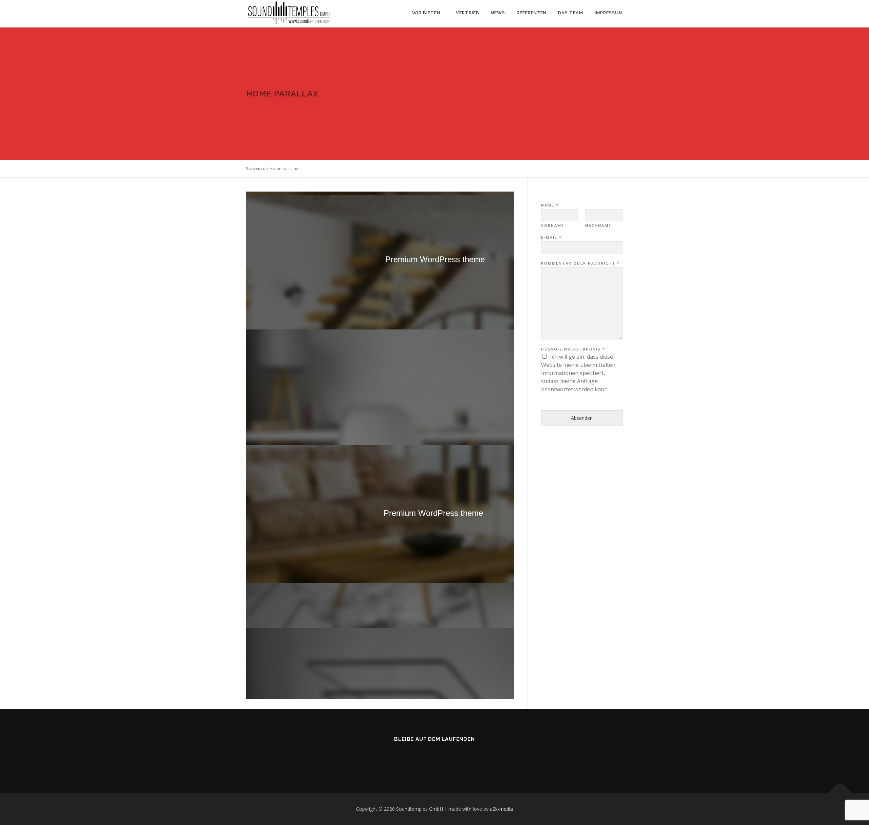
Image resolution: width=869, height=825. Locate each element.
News (498, 12)
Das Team (570, 12)
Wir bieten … (428, 12)
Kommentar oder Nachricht (580, 263)
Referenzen (532, 12)
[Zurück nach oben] (840, 793)
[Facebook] (443, 757)
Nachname (598, 225)
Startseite (255, 169)
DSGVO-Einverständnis (573, 349)
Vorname (552, 225)
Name (549, 205)
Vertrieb (467, 12)
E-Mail (551, 237)
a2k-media (501, 809)
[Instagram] (426, 757)
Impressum (609, 12)
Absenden (582, 418)
